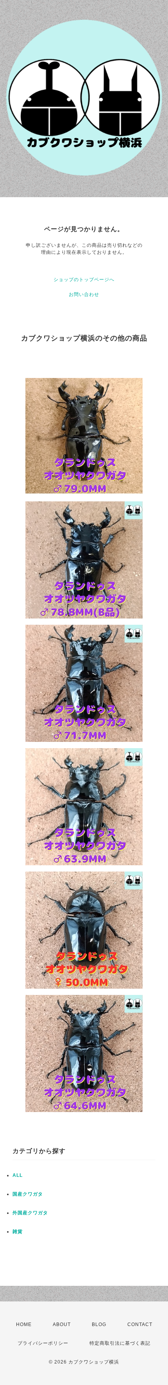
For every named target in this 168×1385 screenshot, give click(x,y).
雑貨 (18, 1231)
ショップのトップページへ (84, 279)
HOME (24, 1324)
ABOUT (62, 1324)
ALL (18, 1175)
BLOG (99, 1324)
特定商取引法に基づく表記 (119, 1343)
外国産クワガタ (30, 1213)
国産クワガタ (28, 1194)
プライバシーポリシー (43, 1343)
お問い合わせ (84, 294)
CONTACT (139, 1324)
